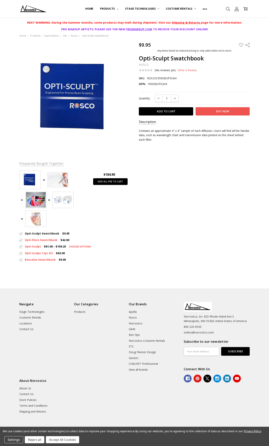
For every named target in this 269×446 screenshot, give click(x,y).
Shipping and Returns (32, 411)
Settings (14, 440)
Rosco (133, 317)
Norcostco (135, 323)
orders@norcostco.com (199, 332)
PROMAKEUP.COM (139, 29)
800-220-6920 (192, 327)
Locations (25, 323)
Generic (133, 358)
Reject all (34, 440)
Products (108, 8)
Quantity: (144, 98)
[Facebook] (188, 378)
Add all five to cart (110, 181)
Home (89, 8)
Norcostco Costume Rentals (147, 341)
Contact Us (26, 329)
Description (147, 122)
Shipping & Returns (186, 22)
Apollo (133, 312)
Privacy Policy (252, 431)
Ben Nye (134, 335)
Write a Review (187, 70)
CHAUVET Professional (143, 364)
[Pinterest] (197, 378)
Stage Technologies (140, 8)
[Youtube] (237, 378)
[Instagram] (217, 378)
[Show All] (204, 9)
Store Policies (28, 400)
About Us (25, 388)
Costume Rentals (179, 8)
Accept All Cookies (62, 440)
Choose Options (80, 246)
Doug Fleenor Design (142, 352)
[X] (207, 378)
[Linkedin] (227, 378)
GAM (132, 329)
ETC (131, 346)
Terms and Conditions (33, 405)
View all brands (138, 369)
